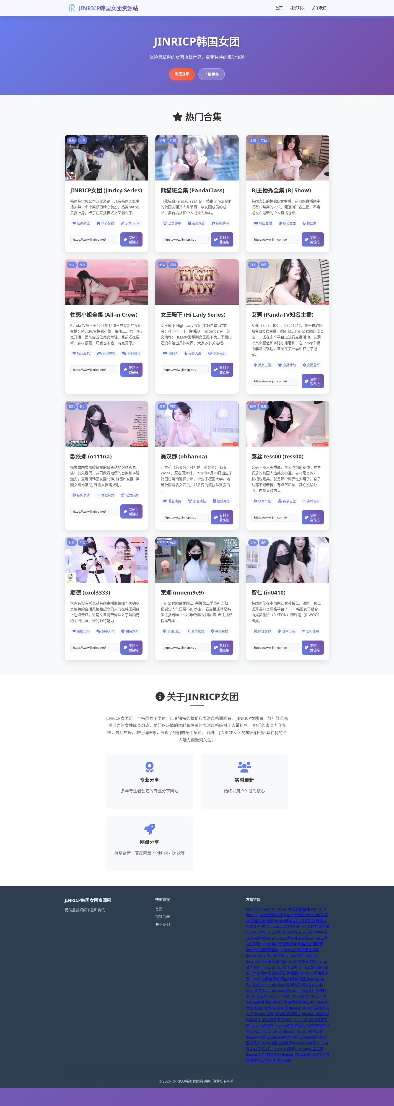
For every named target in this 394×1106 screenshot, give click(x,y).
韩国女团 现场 (262, 920)
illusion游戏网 (304, 1042)
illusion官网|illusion (279, 1031)
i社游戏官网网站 (288, 1013)
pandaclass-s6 (275, 909)
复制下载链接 (133, 240)
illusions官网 (283, 1048)
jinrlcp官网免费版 (265, 978)
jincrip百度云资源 (260, 961)
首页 (279, 7)
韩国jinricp (318, 961)
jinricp (251, 914)
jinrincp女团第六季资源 (265, 955)
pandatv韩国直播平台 (288, 926)
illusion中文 (256, 1037)
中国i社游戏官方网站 (275, 1019)
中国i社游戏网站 (278, 1060)
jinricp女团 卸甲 (285, 967)
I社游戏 (269, 1008)
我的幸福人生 (276, 1002)
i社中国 (282, 1008)
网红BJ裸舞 (289, 978)
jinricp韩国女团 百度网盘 (294, 920)
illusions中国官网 (309, 1048)
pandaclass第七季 (281, 990)
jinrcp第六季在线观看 (268, 973)
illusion (295, 1008)
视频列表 (297, 7)
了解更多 (211, 74)
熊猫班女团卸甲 (310, 943)
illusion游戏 (264, 1013)
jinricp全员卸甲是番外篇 (299, 949)
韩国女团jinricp (258, 967)
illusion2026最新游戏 (263, 1054)
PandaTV (318, 909)
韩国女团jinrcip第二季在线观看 (279, 938)
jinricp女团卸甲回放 (262, 949)
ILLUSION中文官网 (282, 1037)
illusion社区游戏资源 (275, 1042)
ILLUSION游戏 (310, 1037)
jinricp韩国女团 (270, 914)
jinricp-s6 (254, 909)
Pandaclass (255, 984)
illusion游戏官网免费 (299, 1054)
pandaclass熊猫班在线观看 (288, 984)
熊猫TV (264, 926)
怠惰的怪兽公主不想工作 (276, 996)
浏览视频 (182, 73)
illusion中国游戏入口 (292, 1025)
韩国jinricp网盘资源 (292, 961)
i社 (260, 1008)
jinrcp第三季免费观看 (279, 943)
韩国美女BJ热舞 (311, 978)
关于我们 (319, 7)
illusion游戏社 (262, 1025)
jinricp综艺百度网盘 (301, 955)
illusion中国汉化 (309, 1031)
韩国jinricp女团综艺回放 (277, 932)
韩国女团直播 (299, 909)
